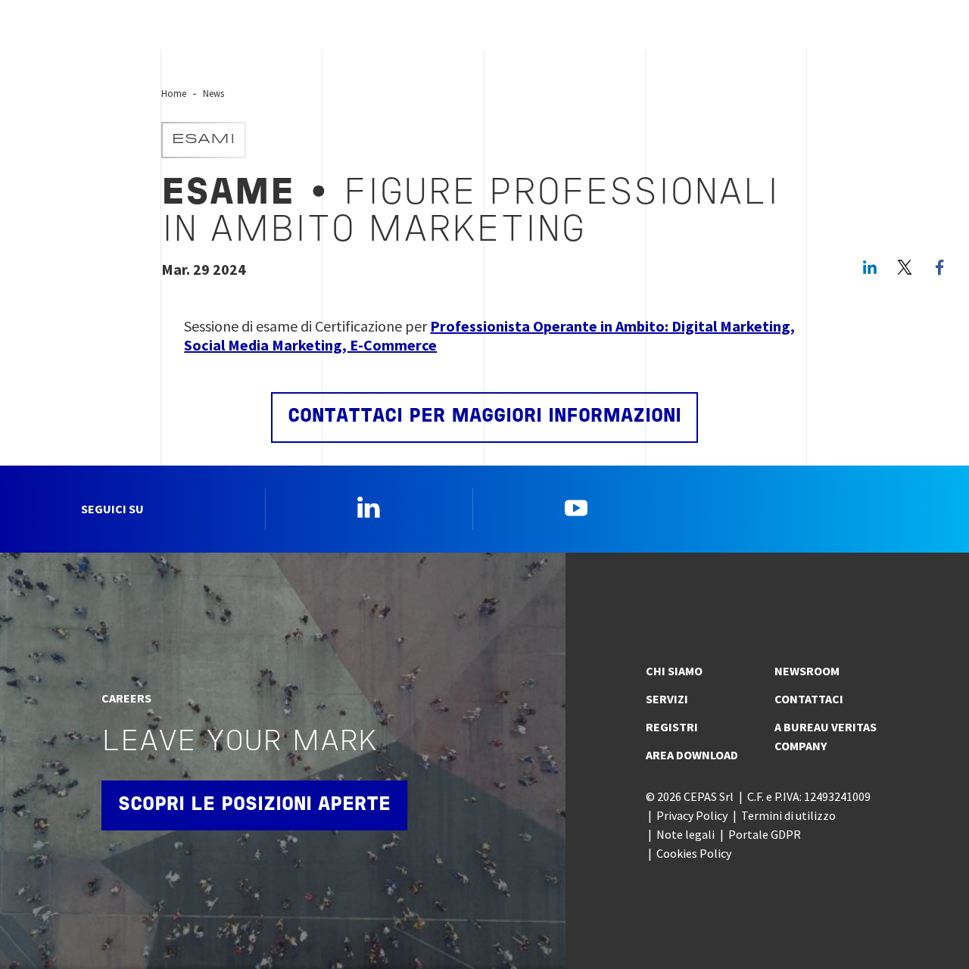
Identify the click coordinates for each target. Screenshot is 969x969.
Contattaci (808, 698)
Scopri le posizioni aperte (254, 805)
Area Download (692, 754)
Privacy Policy (692, 815)
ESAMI (203, 140)
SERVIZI (667, 698)
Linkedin (368, 507)
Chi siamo (674, 670)
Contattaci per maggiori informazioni (484, 416)
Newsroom (807, 670)
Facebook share (939, 267)
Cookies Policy (693, 853)
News (213, 93)
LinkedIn (869, 267)
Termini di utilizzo (788, 815)
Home (173, 93)
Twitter (904, 267)
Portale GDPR (764, 834)
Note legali (685, 834)
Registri (672, 726)
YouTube (576, 507)
